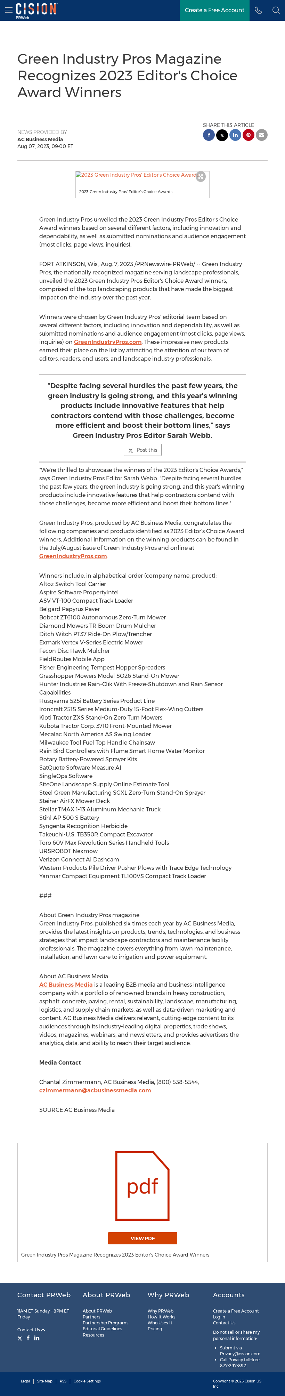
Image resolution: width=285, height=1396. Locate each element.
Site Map (44, 1381)
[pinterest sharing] (248, 136)
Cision (250, 1381)
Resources (93, 1335)
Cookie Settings (87, 1381)
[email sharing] (262, 136)
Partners (91, 1316)
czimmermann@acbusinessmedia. (89, 1090)
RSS (63, 1381)
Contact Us (29, 1329)
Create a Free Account (214, 10)
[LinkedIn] (36, 1337)
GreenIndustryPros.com (108, 342)
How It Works (162, 1316)
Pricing (155, 1328)
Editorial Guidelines (102, 1328)
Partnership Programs (106, 1322)
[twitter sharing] (222, 136)
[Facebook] (28, 1337)
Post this (147, 450)
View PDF (143, 1238)
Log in (219, 1316)
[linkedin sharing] (235, 136)
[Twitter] (20, 1337)
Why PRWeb (160, 1311)
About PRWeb (97, 1311)
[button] (143, 174)
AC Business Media (66, 984)
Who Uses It (160, 1322)
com (145, 1090)
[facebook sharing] (209, 136)
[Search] (276, 10)
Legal (25, 1381)
